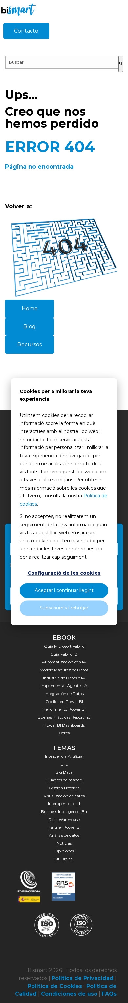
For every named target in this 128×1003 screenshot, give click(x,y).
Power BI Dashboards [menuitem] (64, 725)
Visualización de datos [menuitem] (64, 795)
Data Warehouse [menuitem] (64, 819)
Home (30, 308)
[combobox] (61, 62)
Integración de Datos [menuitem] (64, 693)
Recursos (29, 344)
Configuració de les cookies (64, 573)
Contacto (26, 31)
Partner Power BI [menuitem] (64, 827)
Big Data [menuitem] (64, 772)
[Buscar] (120, 64)
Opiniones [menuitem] (64, 850)
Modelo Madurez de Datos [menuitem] (64, 669)
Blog (29, 326)
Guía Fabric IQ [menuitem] (64, 654)
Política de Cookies (55, 986)
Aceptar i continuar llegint (64, 591)
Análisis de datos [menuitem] (64, 835)
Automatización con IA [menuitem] (64, 661)
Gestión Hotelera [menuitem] (64, 787)
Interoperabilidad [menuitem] (64, 803)
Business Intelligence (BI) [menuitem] (64, 811)
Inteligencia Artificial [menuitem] (64, 756)
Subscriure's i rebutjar (64, 608)
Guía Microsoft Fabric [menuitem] (64, 646)
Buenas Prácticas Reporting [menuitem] (64, 717)
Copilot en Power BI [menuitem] (64, 701)
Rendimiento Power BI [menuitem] (64, 709)
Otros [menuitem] (64, 732)
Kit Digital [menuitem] (64, 858)
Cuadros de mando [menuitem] (64, 779)
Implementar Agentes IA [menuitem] (64, 685)
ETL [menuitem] (64, 764)
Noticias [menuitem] (64, 843)
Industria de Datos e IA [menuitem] (64, 677)
